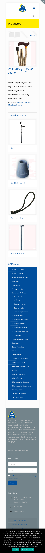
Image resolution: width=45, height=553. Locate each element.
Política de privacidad (19, 525)
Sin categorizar (17, 390)
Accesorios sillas (17, 273)
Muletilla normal (19, 323)
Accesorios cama (18, 269)
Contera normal (17, 183)
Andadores (16, 281)
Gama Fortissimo (18, 347)
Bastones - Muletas (24, 103)
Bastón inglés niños (21, 312)
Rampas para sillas (18, 362)
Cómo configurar (27, 550)
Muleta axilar (18, 316)
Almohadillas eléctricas (20, 277)
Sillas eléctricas (17, 378)
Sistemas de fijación (19, 394)
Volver (33, 35)
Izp (11, 148)
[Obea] (22, 8)
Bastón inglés (19, 308)
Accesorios (18, 296)
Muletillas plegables (15, 105)
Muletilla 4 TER (17, 253)
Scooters (15, 370)
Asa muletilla (16, 218)
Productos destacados (20, 359)
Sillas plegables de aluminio (21, 386)
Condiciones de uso (19, 520)
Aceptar (15, 550)
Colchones (15, 343)
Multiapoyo (18, 335)
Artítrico (17, 300)
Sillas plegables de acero (20, 382)
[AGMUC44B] (22, 53)
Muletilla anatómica (21, 320)
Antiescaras (16, 285)
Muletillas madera (20, 327)
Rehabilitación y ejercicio (20, 366)
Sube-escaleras (17, 398)
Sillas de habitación (18, 374)
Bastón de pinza (20, 304)
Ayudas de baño (17, 289)
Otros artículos (17, 355)
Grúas (14, 351)
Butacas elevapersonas (20, 339)
